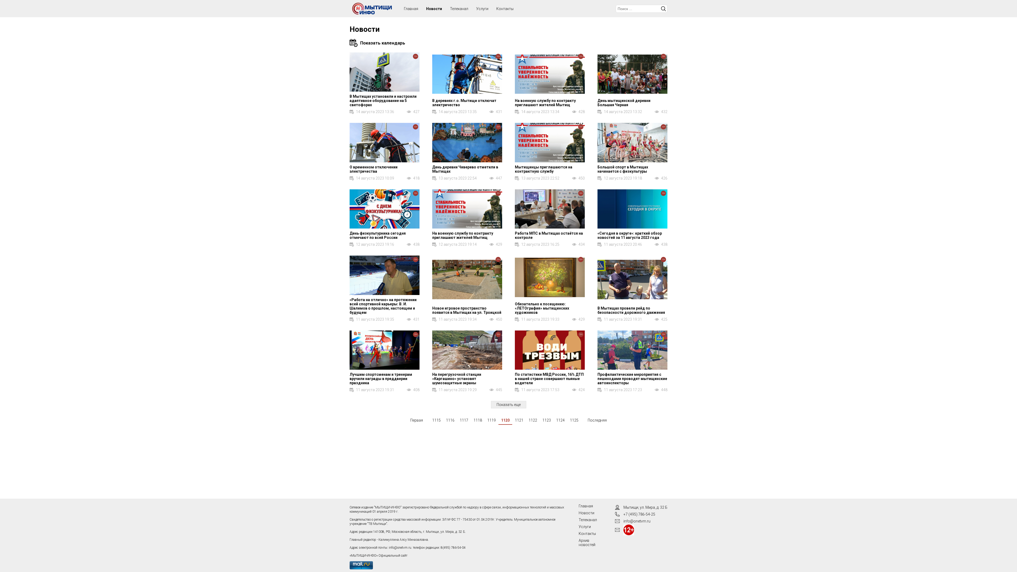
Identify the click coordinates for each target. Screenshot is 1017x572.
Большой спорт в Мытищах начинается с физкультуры (622, 169)
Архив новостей (587, 542)
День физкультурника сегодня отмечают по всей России (378, 235)
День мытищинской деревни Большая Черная (623, 103)
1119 (491, 420)
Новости (434, 9)
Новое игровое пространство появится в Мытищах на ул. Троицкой (466, 310)
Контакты (505, 9)
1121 (519, 420)
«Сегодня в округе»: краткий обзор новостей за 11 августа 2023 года (629, 235)
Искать (663, 9)
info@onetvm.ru (400, 547)
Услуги (482, 9)
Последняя (597, 420)
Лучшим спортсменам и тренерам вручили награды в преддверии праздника (381, 378)
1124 (560, 420)
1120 (505, 420)
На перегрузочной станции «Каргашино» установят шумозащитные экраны (456, 378)
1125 (574, 420)
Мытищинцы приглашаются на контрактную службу (543, 169)
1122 (533, 420)
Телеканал (459, 9)
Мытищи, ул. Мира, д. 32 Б (645, 507)
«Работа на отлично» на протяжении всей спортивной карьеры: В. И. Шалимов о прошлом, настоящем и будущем (383, 306)
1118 (478, 420)
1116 (450, 420)
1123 (546, 420)
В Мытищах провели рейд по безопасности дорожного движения (631, 310)
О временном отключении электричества (374, 169)
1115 (436, 420)
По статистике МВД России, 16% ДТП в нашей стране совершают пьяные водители (549, 378)
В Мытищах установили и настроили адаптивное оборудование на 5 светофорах (383, 100)
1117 (464, 420)
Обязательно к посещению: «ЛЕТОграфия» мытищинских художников (542, 308)
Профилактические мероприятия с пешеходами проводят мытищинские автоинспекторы (632, 378)
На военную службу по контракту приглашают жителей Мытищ (545, 103)
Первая (416, 420)
